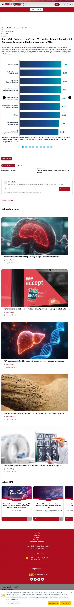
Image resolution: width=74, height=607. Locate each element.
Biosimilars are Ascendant (8, 171)
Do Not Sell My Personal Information (37, 546)
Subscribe (63, 189)
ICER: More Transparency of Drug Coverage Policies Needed (53, 171)
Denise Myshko (10, 260)
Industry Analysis (7, 200)
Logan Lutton (10, 312)
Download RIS (6, 158)
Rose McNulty (10, 469)
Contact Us (37, 540)
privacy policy (37, 192)
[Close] (71, 593)
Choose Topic (35, 9)
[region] (37, 598)
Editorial (37, 537)
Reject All (66, 603)
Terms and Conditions (37, 542)
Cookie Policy (14, 599)
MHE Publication (6, 30)
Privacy (37, 544)
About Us (37, 533)
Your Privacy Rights (37, 548)
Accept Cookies (53, 603)
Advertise (37, 535)
